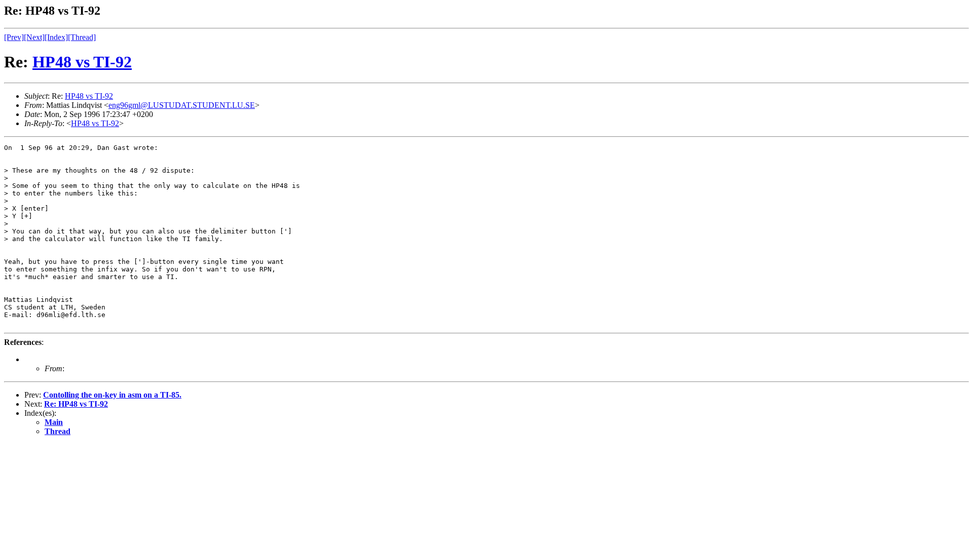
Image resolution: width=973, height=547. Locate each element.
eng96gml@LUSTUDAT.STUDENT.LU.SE (181, 105)
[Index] (56, 37)
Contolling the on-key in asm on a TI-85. (112, 394)
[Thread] (82, 37)
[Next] (34, 37)
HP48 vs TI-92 (82, 62)
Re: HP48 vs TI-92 (76, 404)
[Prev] (14, 37)
